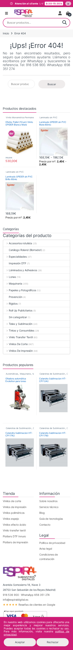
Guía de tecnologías (51, 518)
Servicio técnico (48, 507)
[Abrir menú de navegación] (6, 13)
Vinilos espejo (11, 518)
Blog (42, 512)
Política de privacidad (52, 542)
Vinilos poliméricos (14, 512)
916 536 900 (11, 594)
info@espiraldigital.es (15, 599)
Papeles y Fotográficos (22, 290)
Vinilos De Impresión (21, 350)
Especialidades (18, 256)
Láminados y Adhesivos (23, 270)
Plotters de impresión (15, 542)
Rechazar (52, 642)
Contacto (44, 524)
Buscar (64, 22)
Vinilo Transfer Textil (21, 337)
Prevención (15, 296)
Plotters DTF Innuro (14, 536)
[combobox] (31, 22)
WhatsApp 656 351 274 (35, 594)
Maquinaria (15, 283)
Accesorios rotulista (20, 243)
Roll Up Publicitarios (20, 310)
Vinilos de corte (12, 501)
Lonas (12, 276)
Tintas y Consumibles (21, 330)
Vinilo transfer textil (14, 530)
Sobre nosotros (48, 501)
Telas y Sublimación (20, 323)
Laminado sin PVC (48, 117)
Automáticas (12, 374)
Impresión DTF (17, 263)
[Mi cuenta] (60, 13)
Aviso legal (45, 548)
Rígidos (13, 303)
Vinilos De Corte (18, 344)
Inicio (6, 33)
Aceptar (20, 642)
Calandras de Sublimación (52, 374)
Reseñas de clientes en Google (29, 604)
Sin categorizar (18, 317)
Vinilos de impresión (14, 507)
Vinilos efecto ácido (14, 524)
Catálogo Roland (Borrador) (25, 249)
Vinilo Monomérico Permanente (21, 117)
